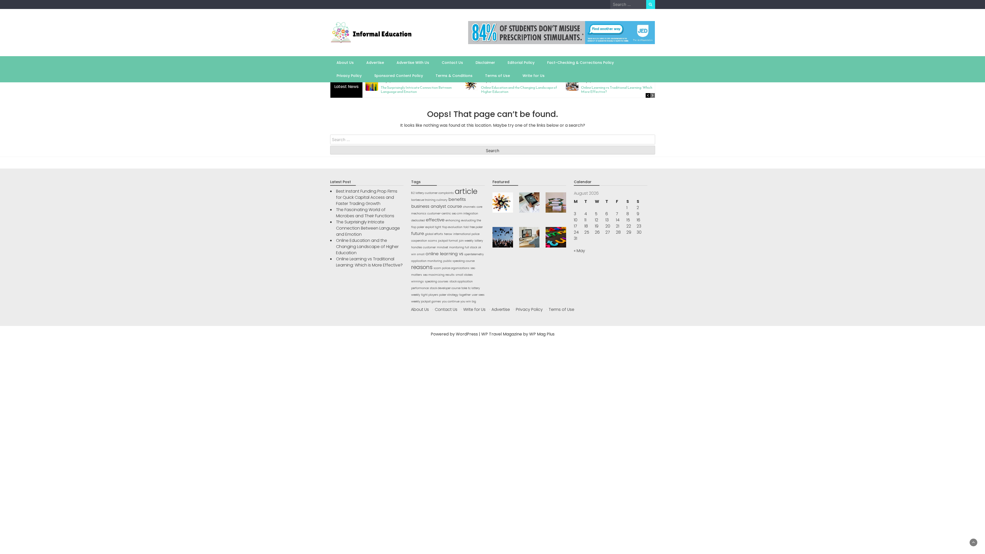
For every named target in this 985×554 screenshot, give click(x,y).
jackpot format (448, 241)
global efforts (434, 234)
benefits (457, 199)
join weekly (466, 241)
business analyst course (436, 206)
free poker (476, 227)
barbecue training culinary (429, 200)
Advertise (375, 62)
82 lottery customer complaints (432, 193)
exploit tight (433, 227)
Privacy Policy (349, 75)
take (464, 288)
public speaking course (459, 261)
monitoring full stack (463, 247)
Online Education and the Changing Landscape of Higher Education (518, 89)
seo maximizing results (439, 275)
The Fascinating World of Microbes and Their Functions (365, 213)
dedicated (418, 220)
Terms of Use (497, 75)
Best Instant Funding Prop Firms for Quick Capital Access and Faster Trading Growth (366, 197)
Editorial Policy (521, 62)
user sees (478, 295)
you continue (450, 301)
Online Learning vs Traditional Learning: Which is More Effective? (618, 89)
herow (448, 234)
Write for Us (534, 75)
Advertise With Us (413, 62)
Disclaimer (485, 62)
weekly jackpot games (426, 301)
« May (579, 251)
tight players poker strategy (439, 295)
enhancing (453, 220)
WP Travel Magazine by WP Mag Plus (518, 334)
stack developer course (445, 288)
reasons (421, 267)
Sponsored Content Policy (398, 75)
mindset (442, 247)
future (417, 233)
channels (469, 207)
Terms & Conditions (454, 75)
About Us (345, 62)
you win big (468, 301)
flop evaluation (452, 227)
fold (466, 227)
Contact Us (452, 62)
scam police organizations (451, 268)
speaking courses (436, 281)
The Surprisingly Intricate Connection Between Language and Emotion (415, 89)
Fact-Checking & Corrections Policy (580, 62)
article (466, 191)
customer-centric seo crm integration (452, 213)
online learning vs (444, 254)
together (465, 295)
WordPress (467, 334)
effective (435, 220)
